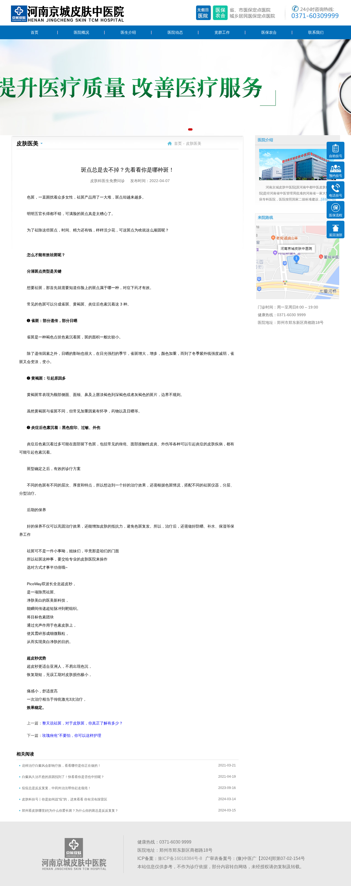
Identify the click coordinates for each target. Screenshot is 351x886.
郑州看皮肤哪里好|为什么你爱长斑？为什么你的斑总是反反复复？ (70, 811)
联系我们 (316, 32)
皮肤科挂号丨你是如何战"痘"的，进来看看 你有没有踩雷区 (64, 799)
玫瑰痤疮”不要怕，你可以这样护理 (71, 735)
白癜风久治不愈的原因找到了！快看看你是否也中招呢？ (63, 777)
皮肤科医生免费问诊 (107, 181)
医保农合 (269, 32)
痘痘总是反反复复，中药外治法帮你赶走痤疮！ (56, 788)
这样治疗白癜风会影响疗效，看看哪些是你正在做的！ (61, 766)
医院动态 (175, 32)
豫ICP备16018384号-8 (180, 858)
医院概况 (81, 32)
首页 (34, 32)
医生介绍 (128, 32)
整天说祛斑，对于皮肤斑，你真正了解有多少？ (82, 723)
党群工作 (222, 32)
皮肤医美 (193, 143)
